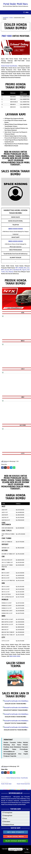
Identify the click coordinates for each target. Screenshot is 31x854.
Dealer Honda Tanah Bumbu (9, 66)
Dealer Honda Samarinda (23, 782)
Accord (7, 269)
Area (5, 818)
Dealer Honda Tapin (6, 782)
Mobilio (21, 267)
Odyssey (10, 271)
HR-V (16, 267)
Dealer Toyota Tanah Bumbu (15, 723)
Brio (25, 267)
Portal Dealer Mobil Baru (15, 4)
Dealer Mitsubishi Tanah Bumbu (15, 710)
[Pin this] (8, 467)
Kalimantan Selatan (15, 777)
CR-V (11, 269)
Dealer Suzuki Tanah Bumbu (15, 703)
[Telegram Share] (11, 467)
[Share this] (2, 467)
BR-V (2, 269)
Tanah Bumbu (24, 777)
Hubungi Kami (8, 815)
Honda (8, 777)
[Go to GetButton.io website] (27, 852)
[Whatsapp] (14, 467)
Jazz (28, 267)
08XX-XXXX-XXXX (15, 229)
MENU (27, 12)
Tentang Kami (8, 812)
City (6, 271)
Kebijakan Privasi (9, 824)
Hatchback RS (17, 269)
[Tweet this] (5, 467)
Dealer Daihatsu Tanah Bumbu (15, 730)
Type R (24, 269)
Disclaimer (7, 821)
